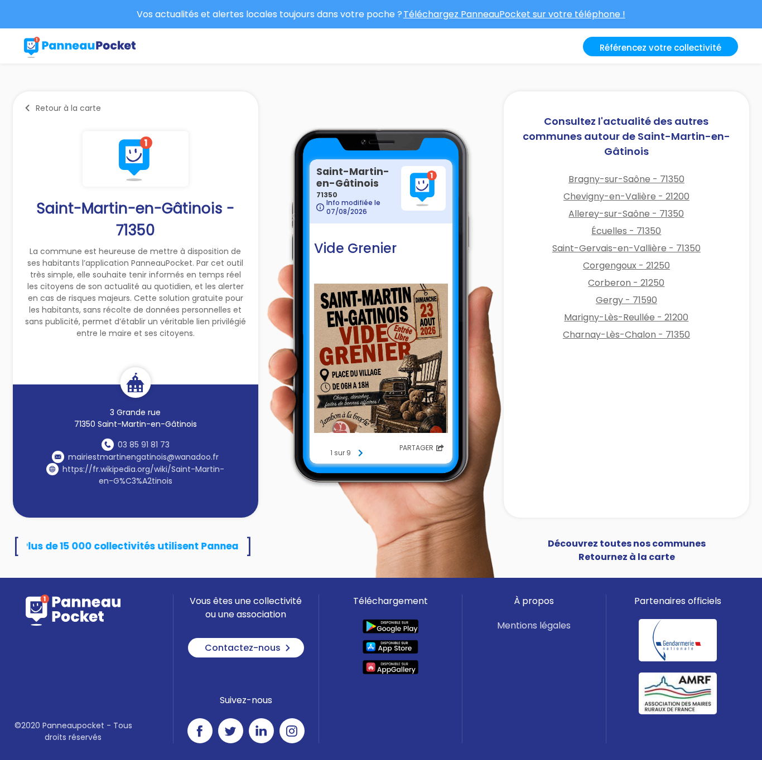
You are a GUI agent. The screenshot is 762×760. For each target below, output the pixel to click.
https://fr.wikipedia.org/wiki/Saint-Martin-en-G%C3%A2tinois (143, 475)
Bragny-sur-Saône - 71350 (626, 179)
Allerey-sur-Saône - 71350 (626, 213)
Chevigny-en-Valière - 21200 (626, 196)
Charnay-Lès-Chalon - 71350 (626, 334)
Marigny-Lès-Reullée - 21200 (626, 317)
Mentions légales (534, 625)
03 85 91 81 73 (144, 444)
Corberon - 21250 (626, 282)
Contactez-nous (243, 647)
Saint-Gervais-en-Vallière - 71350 (626, 248)
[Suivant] (360, 453)
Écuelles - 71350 (626, 231)
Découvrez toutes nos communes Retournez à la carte (627, 550)
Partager (416, 447)
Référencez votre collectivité (660, 47)
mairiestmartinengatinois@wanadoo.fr (143, 456)
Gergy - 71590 (626, 300)
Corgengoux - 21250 (626, 265)
